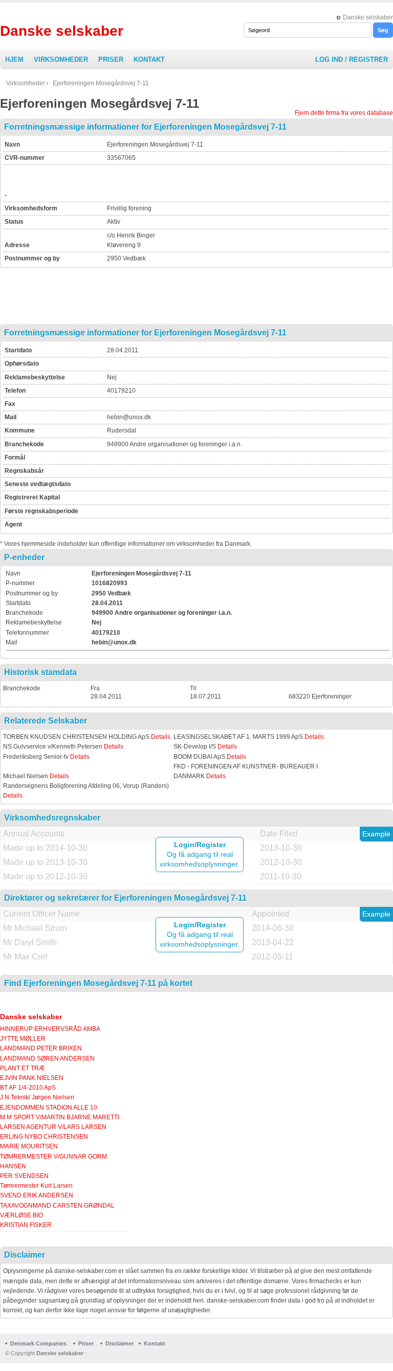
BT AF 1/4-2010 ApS (28, 1087)
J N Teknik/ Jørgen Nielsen (37, 1097)
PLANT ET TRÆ (22, 1068)
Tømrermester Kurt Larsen (36, 1185)
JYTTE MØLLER (23, 1038)
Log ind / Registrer (351, 59)
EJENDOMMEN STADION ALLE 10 (48, 1107)
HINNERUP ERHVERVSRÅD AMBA (50, 1028)
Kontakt (149, 59)
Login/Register (200, 844)
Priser (110, 59)
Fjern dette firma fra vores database (344, 112)
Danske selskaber (368, 17)
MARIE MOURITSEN (29, 1146)
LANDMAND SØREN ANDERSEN (47, 1058)
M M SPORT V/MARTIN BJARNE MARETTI (59, 1117)
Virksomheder (61, 59)
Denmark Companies (39, 1343)
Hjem (14, 59)
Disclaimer (119, 1343)
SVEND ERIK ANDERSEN (36, 1195)
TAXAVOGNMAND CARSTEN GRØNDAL (57, 1205)
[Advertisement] (226, 181)
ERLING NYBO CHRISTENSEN (44, 1136)
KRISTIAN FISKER (26, 1225)
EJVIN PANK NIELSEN (31, 1077)
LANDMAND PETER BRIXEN (41, 1048)
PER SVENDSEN (24, 1176)
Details (160, 736)
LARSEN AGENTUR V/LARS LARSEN (53, 1127)
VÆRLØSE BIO (21, 1215)
